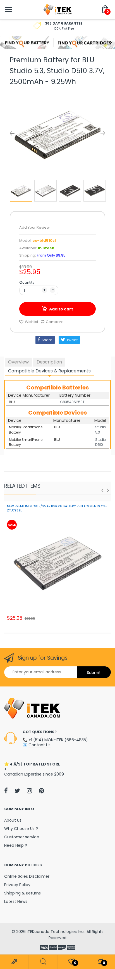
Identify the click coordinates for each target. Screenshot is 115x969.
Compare (55, 321)
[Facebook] (6, 790)
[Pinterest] (41, 790)
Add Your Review (34, 227)
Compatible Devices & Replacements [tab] (49, 371)
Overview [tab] (18, 362)
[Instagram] (29, 790)
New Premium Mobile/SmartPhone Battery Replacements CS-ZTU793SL (57, 508)
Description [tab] (49, 362)
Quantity (26, 282)
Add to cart (61, 309)
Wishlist (31, 321)
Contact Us (39, 745)
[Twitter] (17, 790)
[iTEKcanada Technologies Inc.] (57, 9)
